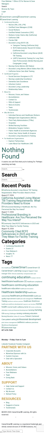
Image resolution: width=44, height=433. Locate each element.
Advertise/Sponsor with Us (16, 353)
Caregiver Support (28, 271)
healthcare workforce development (12, 304)
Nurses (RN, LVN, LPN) (17, 25)
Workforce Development (10, 325)
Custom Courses (12, 356)
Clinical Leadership (17, 273)
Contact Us (13, 100)
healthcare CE (20, 281)
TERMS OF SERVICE (24, 417)
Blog (7, 403)
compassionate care (29, 273)
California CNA (14, 38)
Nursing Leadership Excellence (20, 79)
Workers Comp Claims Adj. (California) (23, 35)
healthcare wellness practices (15, 301)
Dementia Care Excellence (18, 82)
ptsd (3, 322)
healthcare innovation (26, 288)
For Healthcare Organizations (14, 138)
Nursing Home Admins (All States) (21, 66)
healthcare (7, 281)
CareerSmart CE (33, 268)
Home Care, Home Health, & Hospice (22, 133)
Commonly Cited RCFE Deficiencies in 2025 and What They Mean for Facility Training (20, 234)
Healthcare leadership (14, 292)
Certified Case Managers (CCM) (20, 27)
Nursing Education (7, 316)
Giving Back (10, 378)
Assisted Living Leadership (19, 87)
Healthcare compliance (34, 281)
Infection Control (15, 84)
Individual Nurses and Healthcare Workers (24, 115)
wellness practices (31, 322)
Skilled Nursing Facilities (18, 125)
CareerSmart (19, 267)
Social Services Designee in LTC (21, 76)
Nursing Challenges (10, 313)
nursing (31, 310)
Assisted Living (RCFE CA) (18, 43)
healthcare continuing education (20, 285)
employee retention (36, 278)
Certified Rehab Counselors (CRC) (21, 32)
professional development (28, 319)
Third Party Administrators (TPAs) (21, 120)
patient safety (11, 319)
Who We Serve (9, 112)
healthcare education (11, 288)
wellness (21, 322)
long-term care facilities (29, 304)
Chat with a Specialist (14, 359)
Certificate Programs (11, 74)
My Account (10, 391)
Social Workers (14, 30)
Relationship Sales (16, 89)
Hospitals (12, 123)
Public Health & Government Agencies (23, 131)
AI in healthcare (6, 268)
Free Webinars (11, 372)
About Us (7, 92)
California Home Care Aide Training (21, 71)
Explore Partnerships (16, 141)
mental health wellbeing (15, 307)
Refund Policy (11, 394)
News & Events (14, 105)
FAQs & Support (14, 102)
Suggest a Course (12, 405)
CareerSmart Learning (11, 271)
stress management (11, 322)
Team (11, 107)
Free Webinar (11, 251)
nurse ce (27, 307)
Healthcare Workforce (31, 301)
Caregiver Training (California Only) (25, 45)
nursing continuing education (27, 313)
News (9, 256)
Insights (10, 254)
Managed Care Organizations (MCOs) (22, 118)
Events (9, 249)
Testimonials (13, 110)
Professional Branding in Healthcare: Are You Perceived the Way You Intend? (21, 217)
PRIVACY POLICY (8, 417)
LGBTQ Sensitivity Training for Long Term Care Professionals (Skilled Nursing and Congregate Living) (28, 61)
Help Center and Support (15, 386)
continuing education (16, 277)
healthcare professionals (21, 295)
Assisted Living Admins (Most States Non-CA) (26, 69)
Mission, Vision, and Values (19, 94)
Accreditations (14, 97)
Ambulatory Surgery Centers (19, 128)
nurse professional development (18, 310)
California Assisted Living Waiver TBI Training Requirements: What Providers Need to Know (21, 200)
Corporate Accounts (13, 351)
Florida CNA (13, 40)
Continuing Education (11, 22)
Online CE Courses (19, 316)
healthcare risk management (24, 298)
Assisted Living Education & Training (22, 136)
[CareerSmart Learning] (9, 17)
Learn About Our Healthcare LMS (21, 144)
